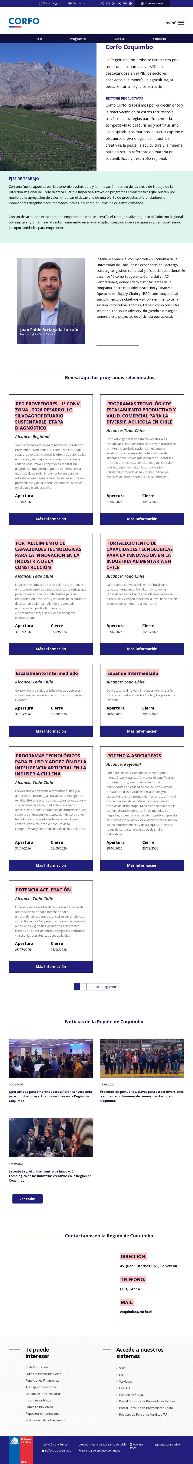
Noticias (119, 39)
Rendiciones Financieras (42, 1380)
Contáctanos (81, 3)
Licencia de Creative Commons (101, 1450)
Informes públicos (38, 1400)
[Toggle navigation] (175, 22)
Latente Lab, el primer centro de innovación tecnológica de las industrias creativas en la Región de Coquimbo (50, 1176)
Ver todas (27, 1199)
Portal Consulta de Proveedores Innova (147, 1401)
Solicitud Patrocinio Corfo (43, 1374)
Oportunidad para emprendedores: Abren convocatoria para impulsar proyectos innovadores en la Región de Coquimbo (50, 1096)
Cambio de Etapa (131, 1395)
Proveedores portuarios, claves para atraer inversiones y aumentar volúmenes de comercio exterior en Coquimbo (142, 1096)
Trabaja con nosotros (40, 1387)
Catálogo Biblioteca (39, 1407)
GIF (121, 1375)
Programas (78, 39)
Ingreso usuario (155, 3)
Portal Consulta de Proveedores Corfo (146, 1408)
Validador (125, 1381)
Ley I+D (124, 1388)
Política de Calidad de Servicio (46, 1420)
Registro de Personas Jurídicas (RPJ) (144, 1414)
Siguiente (110, 987)
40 (97, 987)
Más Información (51, 518)
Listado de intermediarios (43, 1394)
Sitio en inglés (51, 3)
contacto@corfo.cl (169, 1444)
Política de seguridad (58, 1450)
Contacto (159, 39)
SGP (122, 1368)
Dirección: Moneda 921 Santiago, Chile (102, 1444)
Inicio (38, 39)
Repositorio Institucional (42, 1413)
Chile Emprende (36, 1367)
